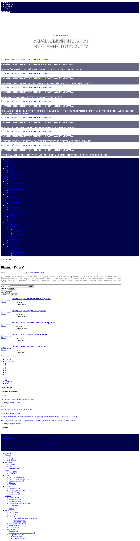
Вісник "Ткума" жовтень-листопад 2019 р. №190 (33, 322)
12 (6, 378)
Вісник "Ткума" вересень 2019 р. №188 (29, 334)
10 (6, 374)
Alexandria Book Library (9, 356)
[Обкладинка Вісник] (6, 302)
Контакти (8, 2)
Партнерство (9, 4)
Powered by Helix (7, 438)
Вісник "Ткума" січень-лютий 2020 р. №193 (31, 299)
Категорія (4, 288)
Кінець (7, 383)
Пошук (27, 272)
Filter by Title (5, 286)
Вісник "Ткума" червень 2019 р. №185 (29, 346)
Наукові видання (15, 424)
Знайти (31, 286)
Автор (3, 290)
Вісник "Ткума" (15, 403)
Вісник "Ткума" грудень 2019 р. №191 (29, 311)
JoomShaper (55, 439)
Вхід (6, 8)
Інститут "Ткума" (48, 443)
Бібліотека (8, 6)
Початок (8, 359)
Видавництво (5, 294)
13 (6, 380)
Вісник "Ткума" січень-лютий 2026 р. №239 (16, 410)
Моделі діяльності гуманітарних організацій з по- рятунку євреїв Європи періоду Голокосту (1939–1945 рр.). (39, 420)
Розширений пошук (37, 272)
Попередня (9, 361)
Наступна (8, 382)
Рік (2, 292)
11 (5, 376)
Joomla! (70, 439)
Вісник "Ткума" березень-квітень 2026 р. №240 (17, 399)
